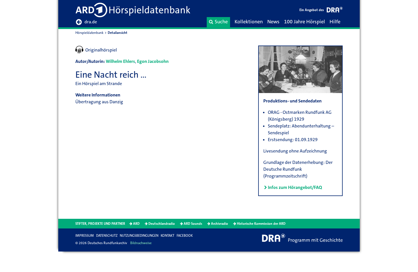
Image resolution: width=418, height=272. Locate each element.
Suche (221, 21)
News (273, 21)
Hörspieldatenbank (89, 32)
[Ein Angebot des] (335, 11)
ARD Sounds (193, 223)
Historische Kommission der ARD (261, 223)
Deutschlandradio (161, 223)
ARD (136, 223)
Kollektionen (249, 21)
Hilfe (335, 21)
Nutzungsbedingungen (139, 235)
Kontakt (167, 235)
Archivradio (219, 223)
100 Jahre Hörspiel (304, 21)
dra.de (90, 22)
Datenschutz (106, 235)
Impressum (84, 235)
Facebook (185, 235)
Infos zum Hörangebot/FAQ (295, 187)
